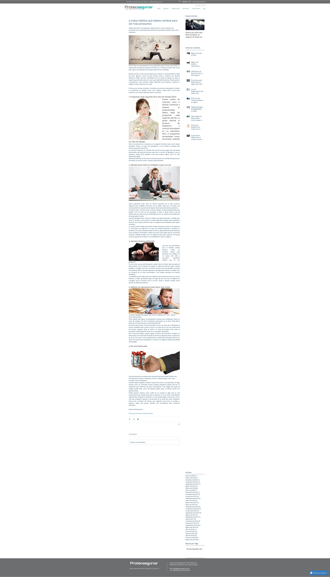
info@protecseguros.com (155, 2)
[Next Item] (201, 24)
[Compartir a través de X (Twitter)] (134, 419)
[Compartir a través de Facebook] (129, 419)
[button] (166, 8)
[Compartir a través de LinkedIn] (138, 419)
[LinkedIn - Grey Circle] (204, 5)
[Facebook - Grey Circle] (196, 5)
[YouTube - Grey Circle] (202, 5)
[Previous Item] (188, 24)
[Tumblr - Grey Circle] (199, 5)
